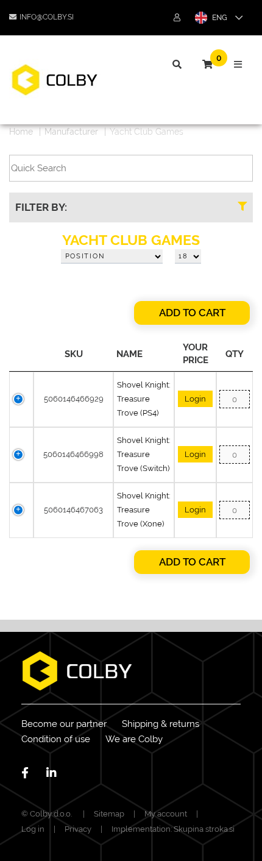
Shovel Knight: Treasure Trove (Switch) (143, 454)
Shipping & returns (160, 723)
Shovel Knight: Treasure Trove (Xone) (143, 509)
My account (165, 813)
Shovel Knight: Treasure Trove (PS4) (143, 398)
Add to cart (192, 312)
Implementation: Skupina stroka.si (173, 829)
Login (195, 398)
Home (21, 131)
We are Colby (134, 739)
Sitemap (109, 813)
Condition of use (55, 739)
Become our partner (64, 723)
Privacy (78, 829)
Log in (32, 829)
